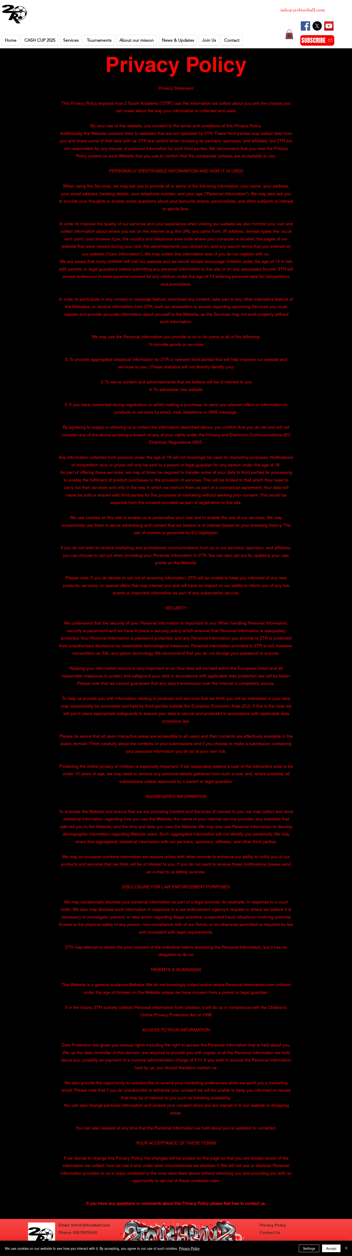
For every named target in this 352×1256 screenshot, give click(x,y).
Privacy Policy (176, 64)
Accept (331, 1248)
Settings (309, 1248)
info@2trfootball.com (302, 10)
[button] (39, 40)
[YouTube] (329, 26)
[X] (317, 26)
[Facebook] (305, 26)
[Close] (346, 1248)
